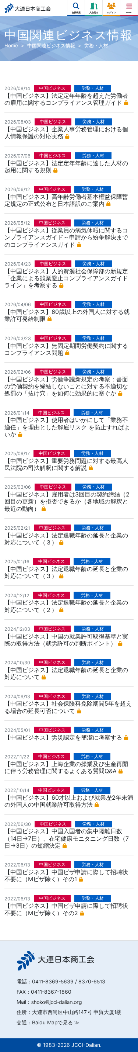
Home (11, 45)
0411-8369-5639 (53, 981)
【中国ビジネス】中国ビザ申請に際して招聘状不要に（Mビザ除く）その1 (66, 875)
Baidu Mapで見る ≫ (55, 1022)
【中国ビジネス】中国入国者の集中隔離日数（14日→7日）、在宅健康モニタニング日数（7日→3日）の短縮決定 (66, 838)
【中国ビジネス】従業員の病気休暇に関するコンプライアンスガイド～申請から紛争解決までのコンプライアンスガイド (66, 237)
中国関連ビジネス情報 (51, 45)
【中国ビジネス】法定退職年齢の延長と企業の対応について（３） (66, 539)
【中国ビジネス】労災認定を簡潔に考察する (64, 737)
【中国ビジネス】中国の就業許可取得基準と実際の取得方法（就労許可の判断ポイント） (66, 640)
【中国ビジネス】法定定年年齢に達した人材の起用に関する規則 (66, 166)
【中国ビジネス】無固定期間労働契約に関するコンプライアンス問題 (66, 349)
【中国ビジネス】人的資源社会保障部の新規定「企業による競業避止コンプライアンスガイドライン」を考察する (66, 278)
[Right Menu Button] (129, 6)
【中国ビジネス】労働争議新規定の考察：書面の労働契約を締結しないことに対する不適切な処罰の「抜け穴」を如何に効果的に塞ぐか (66, 386)
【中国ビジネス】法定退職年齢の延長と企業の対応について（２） (66, 606)
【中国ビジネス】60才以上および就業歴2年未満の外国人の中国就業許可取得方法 (68, 801)
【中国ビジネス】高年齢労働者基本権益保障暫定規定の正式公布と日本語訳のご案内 (66, 200)
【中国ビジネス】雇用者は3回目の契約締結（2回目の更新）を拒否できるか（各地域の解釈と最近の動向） (67, 501)
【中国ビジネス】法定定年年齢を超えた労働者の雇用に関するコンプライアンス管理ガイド (66, 99)
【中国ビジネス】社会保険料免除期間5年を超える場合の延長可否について (68, 707)
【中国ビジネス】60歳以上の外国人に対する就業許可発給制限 (67, 315)
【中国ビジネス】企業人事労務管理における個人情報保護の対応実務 (66, 132)
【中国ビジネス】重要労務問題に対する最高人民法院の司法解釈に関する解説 (66, 464)
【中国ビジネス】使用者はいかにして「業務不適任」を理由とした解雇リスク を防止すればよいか (67, 426)
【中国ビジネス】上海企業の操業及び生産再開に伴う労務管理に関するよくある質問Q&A (66, 767)
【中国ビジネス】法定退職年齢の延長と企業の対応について (66, 673)
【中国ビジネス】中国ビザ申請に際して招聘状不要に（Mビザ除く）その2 (66, 909)
